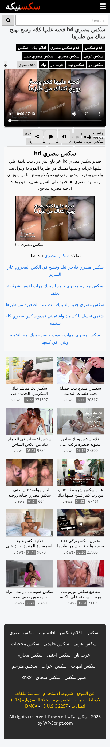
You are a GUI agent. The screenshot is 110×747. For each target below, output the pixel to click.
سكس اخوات (54, 666)
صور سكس (75, 677)
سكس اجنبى (58, 655)
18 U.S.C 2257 (54, 706)
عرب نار (56, 64)
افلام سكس (94, 47)
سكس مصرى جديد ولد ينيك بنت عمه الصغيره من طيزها (55, 304)
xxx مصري (27, 64)
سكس (23, 47)
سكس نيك (76, 64)
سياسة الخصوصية (69, 700)
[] (8, 20)
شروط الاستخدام (58, 693)
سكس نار (96, 64)
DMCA (31, 706)
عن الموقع (85, 693)
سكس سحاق (48, 677)
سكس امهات (83, 666)
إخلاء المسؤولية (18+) (30, 700)
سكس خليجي (56, 644)
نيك (43, 64)
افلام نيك (39, 47)
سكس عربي (94, 56)
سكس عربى (85, 644)
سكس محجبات (25, 644)
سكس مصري (69, 56)
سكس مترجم (24, 666)
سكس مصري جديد (39, 56)
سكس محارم (30, 655)
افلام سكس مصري (65, 47)
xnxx (27, 677)
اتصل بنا (78, 706)
